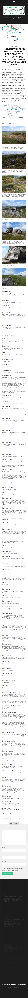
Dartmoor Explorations (16, 984)
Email (4, 854)
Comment (4, 829)
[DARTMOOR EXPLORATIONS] (14, 10)
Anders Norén (16, 987)
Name (4, 847)
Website (4, 861)
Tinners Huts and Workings (9, 813)
